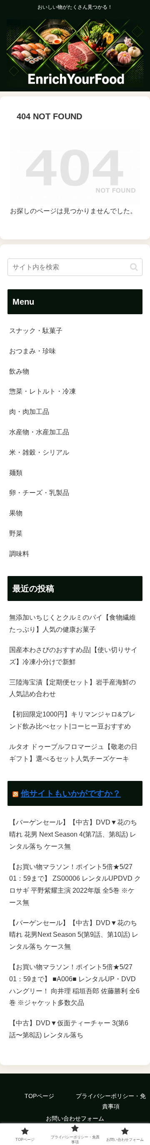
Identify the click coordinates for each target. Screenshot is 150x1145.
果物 (15, 513)
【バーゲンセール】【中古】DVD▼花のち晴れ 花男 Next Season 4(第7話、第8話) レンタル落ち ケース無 (73, 834)
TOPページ (39, 1096)
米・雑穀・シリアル (39, 452)
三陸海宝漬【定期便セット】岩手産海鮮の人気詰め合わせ (72, 688)
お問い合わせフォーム (75, 1118)
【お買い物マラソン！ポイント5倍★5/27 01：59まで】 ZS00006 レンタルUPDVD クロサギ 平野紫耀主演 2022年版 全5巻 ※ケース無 (75, 884)
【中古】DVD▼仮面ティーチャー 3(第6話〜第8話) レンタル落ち (68, 1029)
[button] (134, 267)
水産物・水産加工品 (39, 432)
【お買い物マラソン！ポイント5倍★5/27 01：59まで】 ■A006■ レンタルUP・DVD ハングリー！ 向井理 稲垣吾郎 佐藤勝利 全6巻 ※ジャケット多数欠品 (74, 984)
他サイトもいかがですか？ (71, 793)
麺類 (15, 472)
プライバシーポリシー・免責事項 (111, 1101)
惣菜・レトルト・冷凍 (42, 391)
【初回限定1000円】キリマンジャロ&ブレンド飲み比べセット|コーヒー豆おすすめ (72, 720)
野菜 (15, 533)
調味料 (19, 553)
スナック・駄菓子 (35, 330)
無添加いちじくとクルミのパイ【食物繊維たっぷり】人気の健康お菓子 (72, 623)
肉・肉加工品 (29, 411)
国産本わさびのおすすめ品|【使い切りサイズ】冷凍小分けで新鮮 (73, 655)
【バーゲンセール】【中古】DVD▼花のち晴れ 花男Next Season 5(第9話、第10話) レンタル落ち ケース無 (73, 934)
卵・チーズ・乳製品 (39, 492)
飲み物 (19, 371)
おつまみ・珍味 (32, 351)
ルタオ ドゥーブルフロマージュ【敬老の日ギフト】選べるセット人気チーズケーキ (73, 752)
